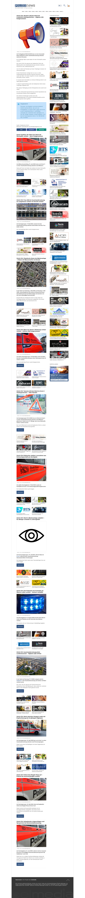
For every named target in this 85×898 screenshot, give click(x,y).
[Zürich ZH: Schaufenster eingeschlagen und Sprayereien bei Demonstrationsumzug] (31, 836)
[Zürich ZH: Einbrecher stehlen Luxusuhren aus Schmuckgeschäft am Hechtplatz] (31, 470)
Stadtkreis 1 (19, 680)
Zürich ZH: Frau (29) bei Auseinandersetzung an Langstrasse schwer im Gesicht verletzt (31, 200)
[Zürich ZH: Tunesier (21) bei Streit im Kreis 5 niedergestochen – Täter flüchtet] (31, 404)
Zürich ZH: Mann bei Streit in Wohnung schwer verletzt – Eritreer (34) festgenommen (31, 330)
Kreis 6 (40, 11)
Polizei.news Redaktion (26, 51)
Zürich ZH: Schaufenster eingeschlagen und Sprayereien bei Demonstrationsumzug (30, 822)
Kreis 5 (36, 11)
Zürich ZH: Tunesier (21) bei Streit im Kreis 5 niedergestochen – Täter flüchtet (30, 391)
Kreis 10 (54, 11)
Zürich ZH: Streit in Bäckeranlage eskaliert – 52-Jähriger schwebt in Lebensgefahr (30, 518)
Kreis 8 (47, 11)
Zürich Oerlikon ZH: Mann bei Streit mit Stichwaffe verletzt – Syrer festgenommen (30, 135)
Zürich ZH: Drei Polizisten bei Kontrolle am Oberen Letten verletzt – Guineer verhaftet (30, 591)
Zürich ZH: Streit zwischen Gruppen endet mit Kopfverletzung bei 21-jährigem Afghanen (31, 717)
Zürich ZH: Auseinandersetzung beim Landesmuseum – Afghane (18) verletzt (29, 652)
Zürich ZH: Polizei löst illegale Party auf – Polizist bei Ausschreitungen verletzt (30, 775)
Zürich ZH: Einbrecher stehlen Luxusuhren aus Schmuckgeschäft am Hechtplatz (31, 456)
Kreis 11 (57, 11)
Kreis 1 (23, 11)
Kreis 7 (43, 11)
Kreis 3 (30, 11)
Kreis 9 (50, 11)
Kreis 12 (61, 11)
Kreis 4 (33, 11)
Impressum (19, 879)
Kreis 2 (26, 11)
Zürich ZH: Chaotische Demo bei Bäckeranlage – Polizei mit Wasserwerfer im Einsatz (31, 259)
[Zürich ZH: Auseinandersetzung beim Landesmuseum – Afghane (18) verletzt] (31, 665)
